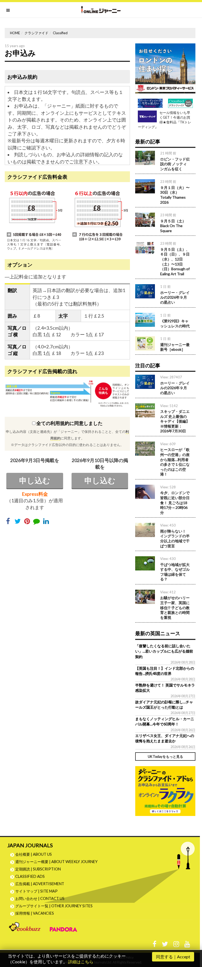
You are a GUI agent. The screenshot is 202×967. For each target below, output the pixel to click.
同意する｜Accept (173, 956)
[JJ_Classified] (165, 790)
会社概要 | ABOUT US (33, 854)
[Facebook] (154, 945)
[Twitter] (165, 945)
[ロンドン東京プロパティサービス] (165, 67)
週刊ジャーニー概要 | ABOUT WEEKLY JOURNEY (56, 861)
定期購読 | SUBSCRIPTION (39, 869)
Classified (60, 33)
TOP (193, 937)
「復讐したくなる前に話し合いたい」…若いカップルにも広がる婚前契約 (164, 651)
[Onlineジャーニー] (101, 9)
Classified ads (30, 876)
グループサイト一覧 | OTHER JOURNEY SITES (54, 906)
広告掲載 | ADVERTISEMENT (39, 883)
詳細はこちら (80, 961)
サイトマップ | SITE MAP (36, 891)
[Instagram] (176, 945)
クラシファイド (36, 33)
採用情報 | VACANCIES (34, 913)
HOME (15, 33)
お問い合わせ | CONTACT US (39, 898)
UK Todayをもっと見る (165, 756)
